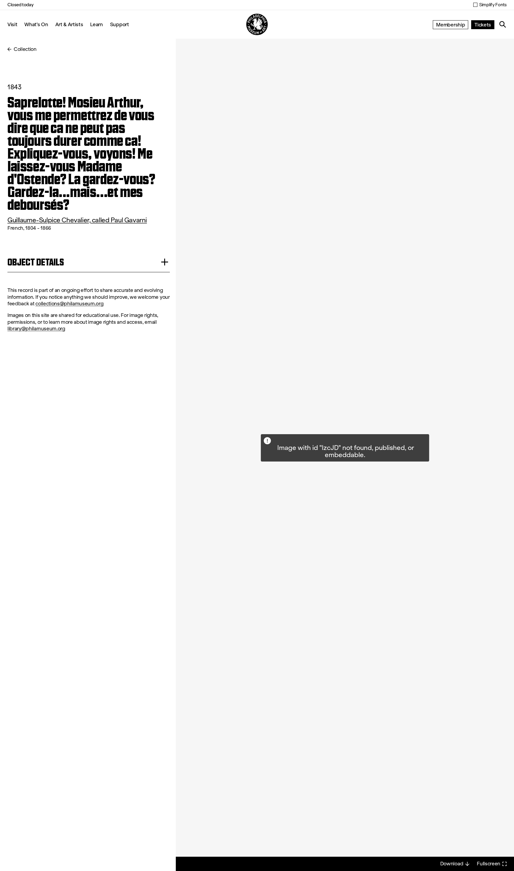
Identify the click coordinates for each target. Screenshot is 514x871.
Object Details (35, 262)
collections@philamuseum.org (69, 304)
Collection (25, 49)
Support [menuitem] (119, 24)
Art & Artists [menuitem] (69, 24)
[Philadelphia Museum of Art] (257, 24)
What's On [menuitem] (36, 24)
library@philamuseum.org (36, 328)
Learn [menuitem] (96, 24)
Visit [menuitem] (12, 24)
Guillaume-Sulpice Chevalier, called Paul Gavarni (77, 220)
